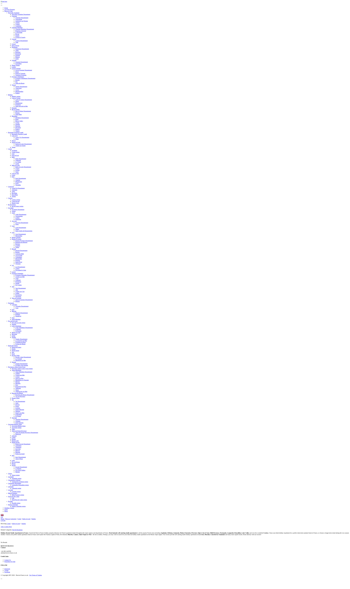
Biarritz (17, 80)
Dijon (17, 139)
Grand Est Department (18, 188)
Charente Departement (21, 17)
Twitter (6, 570)
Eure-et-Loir (15, 155)
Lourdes (17, 245)
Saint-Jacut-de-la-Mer (21, 106)
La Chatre (18, 162)
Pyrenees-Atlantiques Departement (25, 78)
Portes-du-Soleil (20, 454)
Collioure (18, 280)
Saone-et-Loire (16, 142)
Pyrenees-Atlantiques (18, 77)
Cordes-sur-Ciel (19, 291)
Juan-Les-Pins (19, 378)
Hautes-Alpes (16, 398)
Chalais (17, 22)
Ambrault (18, 160)
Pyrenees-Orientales (17, 273)
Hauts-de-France (13, 345)
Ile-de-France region (17, 206)
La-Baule (18, 329)
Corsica (10, 198)
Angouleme (18, 19)
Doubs (13, 349)
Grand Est (11, 186)
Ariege (14, 211)
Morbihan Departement (22, 118)
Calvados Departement (21, 306)
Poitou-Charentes (13, 504)
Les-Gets (18, 449)
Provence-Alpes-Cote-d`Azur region (22, 368)
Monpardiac (18, 236)
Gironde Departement (21, 62)
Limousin (10, 486)
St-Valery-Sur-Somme (21, 365)
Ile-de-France (12, 204)
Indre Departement (20, 159)
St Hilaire (14, 150)
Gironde (14, 60)
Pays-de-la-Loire (13, 321)
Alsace (10, 473)
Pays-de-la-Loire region (18, 322)
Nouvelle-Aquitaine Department (21, 14)
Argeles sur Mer (20, 277)
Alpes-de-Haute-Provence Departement (26, 432)
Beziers (17, 252)
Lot (13, 265)
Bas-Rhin (14, 193)
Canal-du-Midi (19, 254)
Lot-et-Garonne (16, 68)
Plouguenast (18, 103)
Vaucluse (14, 418)
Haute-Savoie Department (22, 444)
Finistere (14, 108)
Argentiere (18, 445)
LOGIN (3, 520)
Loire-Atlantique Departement (24, 327)
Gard (13, 226)
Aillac (17, 50)
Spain (6, 509)
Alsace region (16, 475)
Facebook (7, 572)
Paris (13, 177)
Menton (17, 381)
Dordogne (15, 47)
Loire (13, 460)
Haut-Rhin (15, 195)
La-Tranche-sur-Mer (21, 341)
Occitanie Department (18, 209)
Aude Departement (20, 214)
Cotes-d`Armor (16, 98)
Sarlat (17, 58)
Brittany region (16, 96)
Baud (16, 119)
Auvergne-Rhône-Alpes (19, 426)
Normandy (11, 303)
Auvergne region (16, 427)
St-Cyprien (18, 285)
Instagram (7, 569)
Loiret (13, 175)
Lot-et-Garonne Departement (23, 70)
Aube (13, 191)
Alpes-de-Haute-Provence (19, 431)
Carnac (17, 122)
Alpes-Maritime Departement (23, 372)
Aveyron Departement (21, 222)
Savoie (14, 465)
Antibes (17, 373)
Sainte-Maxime (19, 409)
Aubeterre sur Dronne (21, 21)
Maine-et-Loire (16, 332)
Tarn (13, 286)
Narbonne (18, 219)
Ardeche (14, 436)
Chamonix (18, 447)
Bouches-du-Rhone (17, 393)
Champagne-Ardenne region (20, 482)
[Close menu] (1, 5)
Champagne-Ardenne (14, 480)
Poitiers (17, 93)
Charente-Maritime (17, 27)
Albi (16, 290)
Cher (13, 154)
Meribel (17, 472)
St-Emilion (18, 63)
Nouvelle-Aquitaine (13, 13)
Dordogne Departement (22, 49)
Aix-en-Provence (20, 396)
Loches (17, 170)
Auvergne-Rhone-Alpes (15, 424)
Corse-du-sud (15, 201)
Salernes (17, 411)
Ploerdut (17, 126)
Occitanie (10, 208)
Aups (16, 403)
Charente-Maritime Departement (24, 29)
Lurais (17, 163)
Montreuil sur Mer (20, 360)
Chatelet (17, 180)
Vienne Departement (21, 86)
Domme (17, 55)
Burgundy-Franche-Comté (15, 132)
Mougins (17, 383)
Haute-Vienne (16, 65)
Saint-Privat (18, 262)
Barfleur (17, 314)
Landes (14, 67)
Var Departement (20, 401)
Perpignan (18, 281)
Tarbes (17, 247)
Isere (13, 455)
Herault (14, 249)
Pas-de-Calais (16, 355)
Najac (17, 224)
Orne (13, 318)
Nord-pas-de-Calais (13, 496)
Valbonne (18, 388)
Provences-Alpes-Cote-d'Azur (16, 367)
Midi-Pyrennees (12, 493)
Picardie (10, 501)
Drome (14, 439)
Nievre (14, 140)
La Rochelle (18, 32)
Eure (13, 309)
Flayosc (17, 404)
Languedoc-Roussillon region (20, 485)
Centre (10, 149)
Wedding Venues (9, 508)
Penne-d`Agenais (20, 73)
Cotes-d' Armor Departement (23, 99)
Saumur (14, 324)
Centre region (16, 152)
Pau (16, 81)
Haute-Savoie (16, 442)
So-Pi (17, 183)
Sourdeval (18, 316)
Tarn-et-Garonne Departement (24, 300)
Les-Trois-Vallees (20, 470)
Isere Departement (20, 457)
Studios (24, 523)
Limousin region (16, 488)
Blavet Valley (19, 121)
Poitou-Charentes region (19, 506)
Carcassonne (19, 216)
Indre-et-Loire (16, 165)
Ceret (16, 278)
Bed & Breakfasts (17, 530)
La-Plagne (18, 468)
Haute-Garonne (16, 237)
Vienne (14, 85)
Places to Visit (8, 11)
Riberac (17, 57)
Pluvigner (18, 127)
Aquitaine (11, 477)
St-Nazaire (18, 331)
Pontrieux (18, 104)
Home (6, 8)
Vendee (14, 337)
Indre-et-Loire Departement (23, 167)
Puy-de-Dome (16, 462)
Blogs (6, 511)
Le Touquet (18, 359)
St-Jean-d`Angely (20, 37)
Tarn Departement (20, 288)
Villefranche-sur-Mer (21, 391)
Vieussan (18, 263)
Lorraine (10, 490)
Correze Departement (21, 40)
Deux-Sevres (15, 45)
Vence (17, 390)
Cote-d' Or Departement (22, 137)
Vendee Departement (21, 339)
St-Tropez (18, 416)
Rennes (17, 113)
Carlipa (17, 218)
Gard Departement (20, 227)
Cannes (17, 377)
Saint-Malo (18, 114)
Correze (14, 39)
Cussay (17, 168)
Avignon (17, 421)
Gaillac (17, 293)
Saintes (17, 36)
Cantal (13, 437)
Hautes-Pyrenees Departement (24, 240)
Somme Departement (21, 363)
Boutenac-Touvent (20, 31)
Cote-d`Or (15, 136)
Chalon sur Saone (20, 145)
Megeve (17, 450)
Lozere (14, 272)
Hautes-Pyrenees (16, 239)
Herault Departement (21, 250)
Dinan (17, 101)
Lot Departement (20, 267)
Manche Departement (21, 313)
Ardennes (14, 190)
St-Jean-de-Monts (20, 344)
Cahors (17, 268)
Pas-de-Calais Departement (23, 357)
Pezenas (17, 260)
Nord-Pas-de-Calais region (19, 500)
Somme (14, 362)
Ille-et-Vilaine (16, 109)
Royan (17, 34)
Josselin (17, 124)
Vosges (14, 196)
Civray (17, 90)
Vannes (17, 131)
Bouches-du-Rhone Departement (24, 395)
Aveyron (14, 221)
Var (13, 400)
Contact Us (7, 560)
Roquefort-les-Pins (20, 386)
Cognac (17, 24)
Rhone (13, 463)
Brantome (18, 54)
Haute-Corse (15, 203)
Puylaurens (18, 295)
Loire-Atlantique (16, 326)
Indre (13, 157)
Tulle (16, 42)
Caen (16, 308)
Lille (13, 498)
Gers (13, 232)
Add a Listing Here (6, 527)
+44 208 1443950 (6, 551)
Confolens (18, 26)
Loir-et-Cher (15, 173)
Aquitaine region (16, 478)
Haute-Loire (15, 441)
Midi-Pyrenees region (18, 495)
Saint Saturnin (19, 422)
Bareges (17, 244)
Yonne (13, 147)
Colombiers (18, 257)
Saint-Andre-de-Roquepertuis (23, 231)
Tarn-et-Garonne (16, 298)
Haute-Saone (15, 350)
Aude (13, 213)
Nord (13, 354)
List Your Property (9, 9)
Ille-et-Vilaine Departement (23, 111)
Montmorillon (19, 91)
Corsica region (16, 199)
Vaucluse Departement (21, 419)
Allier (13, 429)
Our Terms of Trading (35, 575)
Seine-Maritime (16, 319)
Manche (14, 311)
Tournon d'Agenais (20, 75)
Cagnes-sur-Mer (20, 375)
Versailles (18, 185)
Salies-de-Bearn (19, 83)
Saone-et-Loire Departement (23, 144)
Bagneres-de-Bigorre (21, 242)
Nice (16, 385)
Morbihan (14, 116)
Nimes (17, 229)
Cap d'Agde (18, 255)
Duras (17, 72)
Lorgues (17, 408)
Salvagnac (18, 296)
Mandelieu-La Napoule (22, 380)
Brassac (17, 301)
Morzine (17, 452)
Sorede (17, 283)
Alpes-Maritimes (16, 370)
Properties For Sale (9, 561)
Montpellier (18, 259)
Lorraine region (16, 491)
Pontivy (17, 129)
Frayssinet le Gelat (20, 270)
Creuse (14, 44)
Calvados (14, 304)
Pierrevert (18, 434)
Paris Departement (20, 178)
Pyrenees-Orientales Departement (25, 275)
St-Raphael (18, 414)
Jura (13, 352)
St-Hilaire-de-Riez (20, 342)
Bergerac (18, 52)
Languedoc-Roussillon (14, 483)
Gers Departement (20, 234)
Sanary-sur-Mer (19, 413)
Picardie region (16, 503)
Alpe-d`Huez (19, 459)
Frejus (17, 406)
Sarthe (13, 336)
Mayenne (14, 334)
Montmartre (18, 181)
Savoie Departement (21, 467)
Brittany (10, 95)
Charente (14, 16)
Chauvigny (18, 88)
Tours (17, 172)
